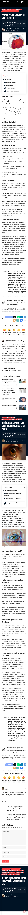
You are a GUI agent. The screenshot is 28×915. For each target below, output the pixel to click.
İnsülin (21, 870)
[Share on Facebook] (5, 22)
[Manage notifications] (24, 911)
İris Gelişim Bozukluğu (18, 289)
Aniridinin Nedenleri (11, 82)
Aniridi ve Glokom (17, 279)
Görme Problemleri (21, 282)
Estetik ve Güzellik (10, 417)
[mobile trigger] (25, 1)
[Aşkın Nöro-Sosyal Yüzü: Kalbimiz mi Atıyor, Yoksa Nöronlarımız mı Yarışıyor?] (22, 390)
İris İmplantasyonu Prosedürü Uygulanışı (12, 499)
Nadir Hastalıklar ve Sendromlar (10, 11)
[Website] (19, 341)
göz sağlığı (15, 510)
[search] (15, 1)
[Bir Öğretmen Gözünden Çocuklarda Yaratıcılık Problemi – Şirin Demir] (22, 381)
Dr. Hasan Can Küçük (13, 717)
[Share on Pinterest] (10, 22)
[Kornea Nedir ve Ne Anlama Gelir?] (22, 399)
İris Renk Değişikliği (13, 737)
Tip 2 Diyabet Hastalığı (14, 874)
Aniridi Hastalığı (17, 273)
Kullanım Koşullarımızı (11, 308)
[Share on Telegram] (5, 25)
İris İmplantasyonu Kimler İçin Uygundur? (12, 494)
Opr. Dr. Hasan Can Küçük (10, 439)
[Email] (8, 25)
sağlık (13, 139)
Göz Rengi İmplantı (12, 726)
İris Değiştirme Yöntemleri (14, 733)
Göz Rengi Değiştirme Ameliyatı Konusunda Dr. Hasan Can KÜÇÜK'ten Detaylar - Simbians (15, 809)
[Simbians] (6, 1)
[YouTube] (21, 341)
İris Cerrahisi (23, 732)
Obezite (13, 872)
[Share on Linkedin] (15, 22)
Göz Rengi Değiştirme (18, 724)
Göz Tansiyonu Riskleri (13, 732)
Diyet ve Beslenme (13, 870)
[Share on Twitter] (8, 22)
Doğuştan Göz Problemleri (14, 280)
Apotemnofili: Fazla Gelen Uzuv (9, 405)
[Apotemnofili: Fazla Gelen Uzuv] (22, 407)
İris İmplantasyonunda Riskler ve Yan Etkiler (14, 504)
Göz (13, 9)
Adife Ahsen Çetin (12, 271)
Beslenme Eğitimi (6, 868)
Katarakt (14, 209)
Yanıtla (24, 806)
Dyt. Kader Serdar (9, 894)
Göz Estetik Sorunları (13, 284)
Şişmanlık (4, 874)
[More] (15, 25)
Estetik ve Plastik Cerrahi (8, 419)
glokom (19, 209)
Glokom (9, 9)
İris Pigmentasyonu (20, 735)
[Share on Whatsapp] (12, 22)
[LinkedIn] (25, 341)
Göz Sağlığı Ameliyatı (19, 730)
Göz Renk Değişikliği (19, 728)
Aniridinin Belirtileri (11, 85)
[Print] (12, 25)
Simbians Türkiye (6, 704)
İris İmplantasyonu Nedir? (11, 490)
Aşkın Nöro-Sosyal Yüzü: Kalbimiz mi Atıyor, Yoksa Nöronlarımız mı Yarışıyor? (8, 390)
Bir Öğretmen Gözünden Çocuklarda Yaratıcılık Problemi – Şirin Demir (9, 381)
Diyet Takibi (5, 870)
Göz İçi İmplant (16, 723)
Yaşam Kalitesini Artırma (12, 91)
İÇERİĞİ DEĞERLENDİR (7, 827)
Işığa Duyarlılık (17, 291)
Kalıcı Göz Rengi (16, 739)
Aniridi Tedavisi (12, 277)
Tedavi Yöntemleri (10, 88)
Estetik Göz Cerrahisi (17, 719)
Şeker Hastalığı (20, 872)
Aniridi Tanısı (20, 275)
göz (16, 148)
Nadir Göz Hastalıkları (18, 293)
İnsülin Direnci (5, 872)
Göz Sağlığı (18, 9)
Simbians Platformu (7, 258)
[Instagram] (23, 341)
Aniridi (4, 9)
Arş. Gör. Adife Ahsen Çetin (11, 28)
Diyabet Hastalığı (16, 868)
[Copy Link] (10, 25)
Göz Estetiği (20, 721)
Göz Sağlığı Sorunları (19, 287)
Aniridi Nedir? (8, 79)
